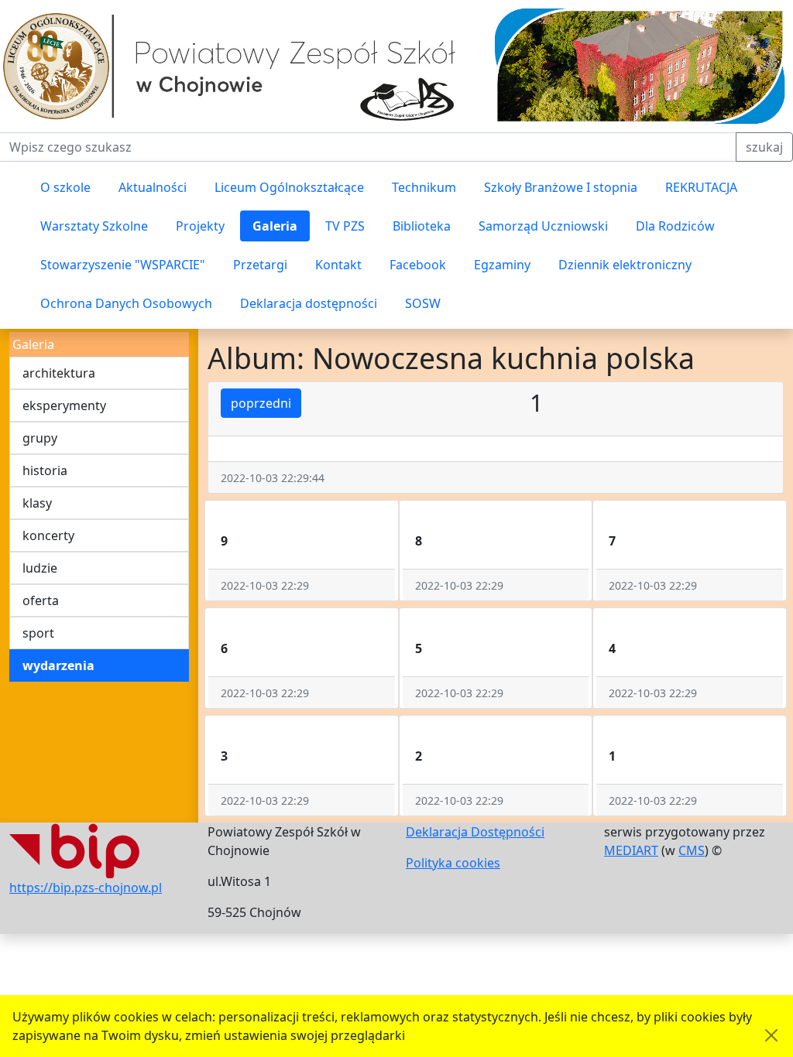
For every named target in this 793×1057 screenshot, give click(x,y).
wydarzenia (58, 665)
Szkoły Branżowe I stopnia (560, 187)
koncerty (48, 535)
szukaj (764, 147)
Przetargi (260, 264)
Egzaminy (502, 264)
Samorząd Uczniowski (543, 225)
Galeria (274, 225)
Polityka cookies (453, 862)
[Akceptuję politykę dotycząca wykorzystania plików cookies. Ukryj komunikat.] (771, 1035)
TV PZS (345, 225)
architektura (58, 372)
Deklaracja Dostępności (475, 831)
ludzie (39, 567)
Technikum (424, 187)
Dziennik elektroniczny (625, 264)
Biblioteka (422, 225)
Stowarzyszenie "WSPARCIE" (122, 264)
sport (38, 632)
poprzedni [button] (261, 403)
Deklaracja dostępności (308, 303)
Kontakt (338, 264)
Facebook (418, 264)
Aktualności (152, 187)
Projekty (200, 225)
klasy (37, 502)
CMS (691, 850)
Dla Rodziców (675, 225)
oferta (40, 600)
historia (44, 470)
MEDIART (631, 850)
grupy (39, 437)
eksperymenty (64, 405)
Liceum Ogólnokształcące (289, 187)
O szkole (65, 187)
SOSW (423, 303)
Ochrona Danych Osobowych (126, 303)
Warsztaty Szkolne (94, 225)
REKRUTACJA (701, 187)
